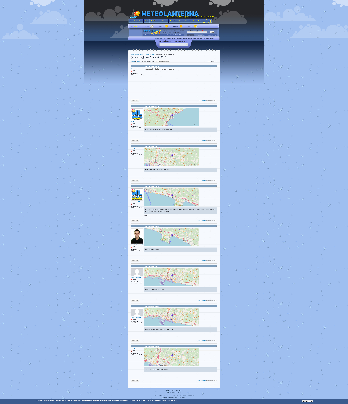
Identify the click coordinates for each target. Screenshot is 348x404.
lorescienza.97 (135, 202)
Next (218, 26)
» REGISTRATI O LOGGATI (150, 34)
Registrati (190, 35)
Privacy (175, 397)
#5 (216, 226)
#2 (216, 106)
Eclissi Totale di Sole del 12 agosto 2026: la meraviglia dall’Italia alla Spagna (159, 38)
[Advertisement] (174, 4)
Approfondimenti (184, 21)
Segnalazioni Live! (149, 54)
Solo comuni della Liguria (181, 41)
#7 (216, 306)
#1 (216, 66)
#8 (216, 346)
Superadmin (134, 69)
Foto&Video (197, 21)
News (146, 21)
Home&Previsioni (136, 21)
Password (200, 30)
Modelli (173, 21)
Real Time (154, 21)
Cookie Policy (181, 397)
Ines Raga (134, 149)
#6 (216, 266)
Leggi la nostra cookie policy (169, 400)
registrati (138, 61)
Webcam (164, 21)
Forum (137, 54)
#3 (216, 146)
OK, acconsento (307, 401)
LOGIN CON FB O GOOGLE (209, 35)
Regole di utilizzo (167, 397)
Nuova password (198, 35)
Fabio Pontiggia (136, 277)
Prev (130, 26)
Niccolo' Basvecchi (137, 245)
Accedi (133, 61)
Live (207, 21)
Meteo (141, 54)
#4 (216, 186)
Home (132, 54)
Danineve (134, 122)
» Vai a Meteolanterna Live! (172, 34)
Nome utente (190, 30)
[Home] (174, 14)
